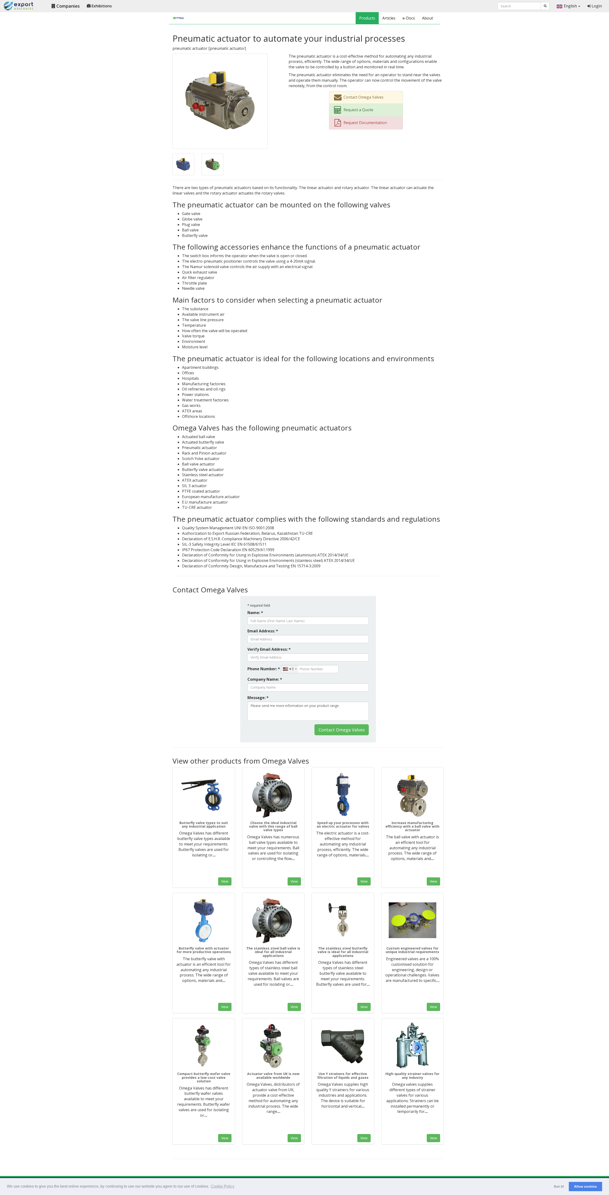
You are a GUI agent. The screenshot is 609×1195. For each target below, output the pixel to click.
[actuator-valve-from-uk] (273, 1046)
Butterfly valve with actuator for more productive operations (204, 950)
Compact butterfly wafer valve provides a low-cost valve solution (203, 1077)
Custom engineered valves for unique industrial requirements (412, 950)
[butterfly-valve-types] (204, 795)
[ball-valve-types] (273, 795)
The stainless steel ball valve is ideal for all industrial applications (273, 952)
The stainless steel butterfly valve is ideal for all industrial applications (343, 952)
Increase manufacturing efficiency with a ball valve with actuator (412, 826)
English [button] (571, 6)
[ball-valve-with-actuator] (413, 795)
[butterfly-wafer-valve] (204, 1046)
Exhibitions (101, 6)
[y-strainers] (343, 1046)
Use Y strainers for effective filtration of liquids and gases (342, 1075)
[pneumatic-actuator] (220, 100)
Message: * (258, 697)
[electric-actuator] (343, 795)
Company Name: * (264, 679)
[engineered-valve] (413, 920)
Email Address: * (262, 631)
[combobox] (289, 669)
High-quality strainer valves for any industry (412, 1075)
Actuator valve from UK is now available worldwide (273, 1075)
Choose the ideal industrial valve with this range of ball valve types (273, 826)
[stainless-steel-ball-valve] (273, 920)
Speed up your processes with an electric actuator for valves (343, 824)
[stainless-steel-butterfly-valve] (343, 920)
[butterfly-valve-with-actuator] (204, 920)
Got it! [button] (559, 1186)
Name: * (255, 612)
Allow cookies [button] (585, 1186)
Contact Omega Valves (342, 730)
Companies (67, 6)
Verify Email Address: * (269, 649)
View (224, 881)
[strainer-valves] (413, 1046)
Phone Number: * (263, 668)
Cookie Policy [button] (222, 1186)
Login (596, 6)
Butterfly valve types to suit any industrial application (203, 824)
